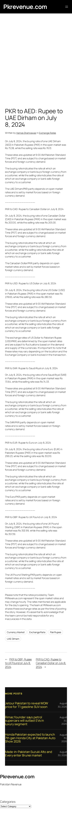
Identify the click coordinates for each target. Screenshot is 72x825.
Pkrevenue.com (25, 7)
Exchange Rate (37, 632)
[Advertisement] (36, 61)
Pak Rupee (55, 632)
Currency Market (16, 632)
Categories (8, 802)
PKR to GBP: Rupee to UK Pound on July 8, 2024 (18, 663)
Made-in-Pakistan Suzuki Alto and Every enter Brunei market (28, 753)
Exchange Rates (47, 132)
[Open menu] (67, 7)
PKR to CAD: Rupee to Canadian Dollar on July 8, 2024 (51, 663)
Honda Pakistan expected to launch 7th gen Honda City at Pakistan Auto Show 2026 (30, 738)
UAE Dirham (13, 638)
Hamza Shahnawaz (26, 132)
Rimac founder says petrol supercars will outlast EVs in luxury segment (24, 720)
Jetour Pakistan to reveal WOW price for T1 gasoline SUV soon (26, 705)
